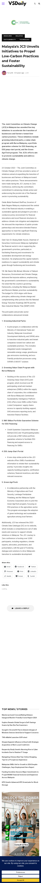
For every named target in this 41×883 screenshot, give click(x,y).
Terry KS (10, 73)
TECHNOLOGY (24, 39)
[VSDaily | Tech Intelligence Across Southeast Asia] (17, 4)
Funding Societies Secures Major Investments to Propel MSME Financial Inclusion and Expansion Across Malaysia (20, 774)
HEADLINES (8, 36)
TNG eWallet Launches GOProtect (14, 737)
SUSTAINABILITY (10, 39)
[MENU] (3, 3)
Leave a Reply (21, 608)
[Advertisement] (20, 101)
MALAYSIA (19, 36)
